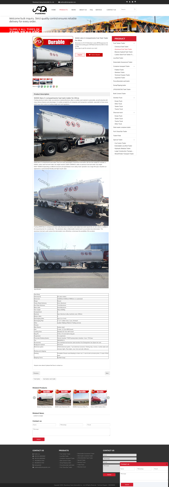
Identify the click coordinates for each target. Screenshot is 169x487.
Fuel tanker (37, 379)
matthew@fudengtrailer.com (68, 2)
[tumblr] (130, 2)
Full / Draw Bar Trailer (120, 131)
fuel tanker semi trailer (49, 379)
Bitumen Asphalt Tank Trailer (124, 52)
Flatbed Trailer (119, 70)
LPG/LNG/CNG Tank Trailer (122, 89)
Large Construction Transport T (124, 151)
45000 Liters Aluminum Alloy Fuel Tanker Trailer (62, 407)
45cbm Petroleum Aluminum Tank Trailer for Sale (45, 407)
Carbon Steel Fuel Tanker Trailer (125, 54)
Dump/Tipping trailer (119, 85)
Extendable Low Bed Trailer (123, 146)
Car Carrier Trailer (120, 143)
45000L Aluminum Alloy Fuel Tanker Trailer (80, 407)
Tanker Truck (119, 106)
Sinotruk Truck (117, 97)
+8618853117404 (39, 460)
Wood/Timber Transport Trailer (124, 154)
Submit (127, 484)
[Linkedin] (132, 2)
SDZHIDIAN (111, 485)
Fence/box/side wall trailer (121, 81)
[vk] (127, 2)
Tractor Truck (119, 109)
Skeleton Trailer (120, 72)
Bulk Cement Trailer (119, 93)
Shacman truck (118, 112)
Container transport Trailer (121, 66)
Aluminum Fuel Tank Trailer (123, 49)
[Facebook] (135, 2)
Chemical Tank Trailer (121, 46)
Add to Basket (95, 55)
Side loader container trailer (122, 127)
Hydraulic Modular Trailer (122, 148)
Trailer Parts (117, 135)
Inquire (80, 55)
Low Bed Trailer (118, 58)
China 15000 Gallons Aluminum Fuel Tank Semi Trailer (98, 407)
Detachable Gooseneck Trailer (122, 62)
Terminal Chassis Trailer (122, 75)
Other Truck (118, 104)
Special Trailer (117, 140)
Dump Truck (118, 101)
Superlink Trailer (120, 77)
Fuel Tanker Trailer (119, 43)
